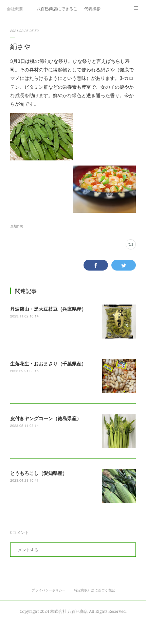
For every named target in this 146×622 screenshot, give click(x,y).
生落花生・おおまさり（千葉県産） (48, 363)
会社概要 (15, 8)
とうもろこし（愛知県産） (38, 472)
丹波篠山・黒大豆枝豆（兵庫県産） (48, 308)
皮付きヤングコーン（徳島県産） (45, 418)
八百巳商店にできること (57, 8)
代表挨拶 (92, 8)
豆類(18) (16, 226)
